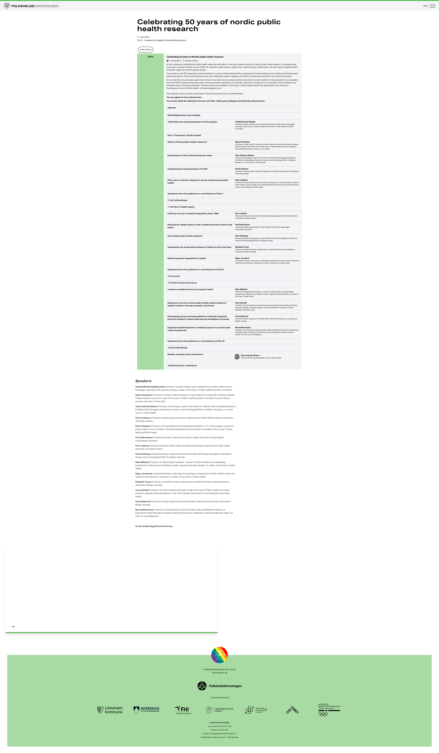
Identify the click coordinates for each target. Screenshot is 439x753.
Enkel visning (145, 50)
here (200, 97)
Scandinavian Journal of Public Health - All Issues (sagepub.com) (194, 88)
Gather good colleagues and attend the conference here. (240, 101)
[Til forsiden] (211, 6)
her (171, 526)
